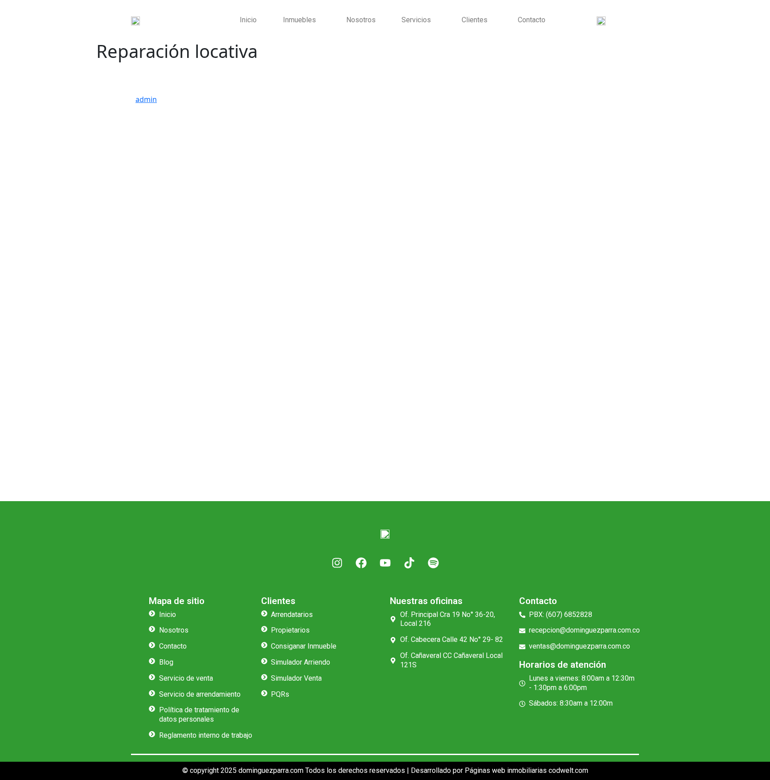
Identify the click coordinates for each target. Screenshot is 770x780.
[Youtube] (385, 563)
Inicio (248, 20)
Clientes (474, 20)
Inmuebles (299, 20)
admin (146, 99)
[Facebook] (361, 563)
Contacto (531, 20)
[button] (301, 20)
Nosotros (361, 20)
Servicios (416, 20)
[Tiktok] (409, 563)
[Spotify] (433, 563)
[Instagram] (337, 563)
